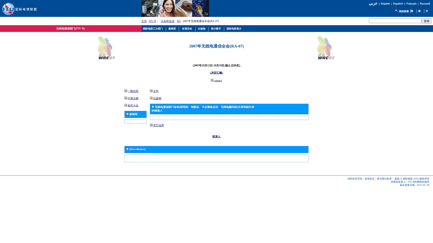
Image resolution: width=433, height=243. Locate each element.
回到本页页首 (355, 179)
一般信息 (133, 91)
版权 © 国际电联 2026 (407, 179)
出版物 (157, 98)
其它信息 (158, 125)
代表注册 (133, 98)
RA (179, 21)
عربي (373, 3)
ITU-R (152, 21)
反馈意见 (370, 179)
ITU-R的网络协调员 (418, 182)
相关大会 (133, 105)
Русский (425, 3)
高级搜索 (404, 11)
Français (411, 3)
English (385, 3)
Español (398, 3)
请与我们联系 (384, 179)
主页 (144, 21)
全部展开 (218, 81)
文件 (156, 91)
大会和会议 (167, 21)
